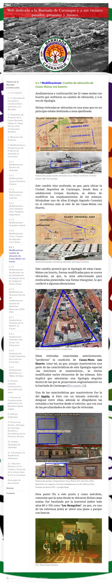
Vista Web (101, 578)
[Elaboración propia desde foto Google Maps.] (68, 318)
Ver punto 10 (76, 385)
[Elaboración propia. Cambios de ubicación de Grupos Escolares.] (68, 236)
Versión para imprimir (21, 578)
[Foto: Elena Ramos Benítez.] (68, 540)
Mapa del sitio (41, 578)
